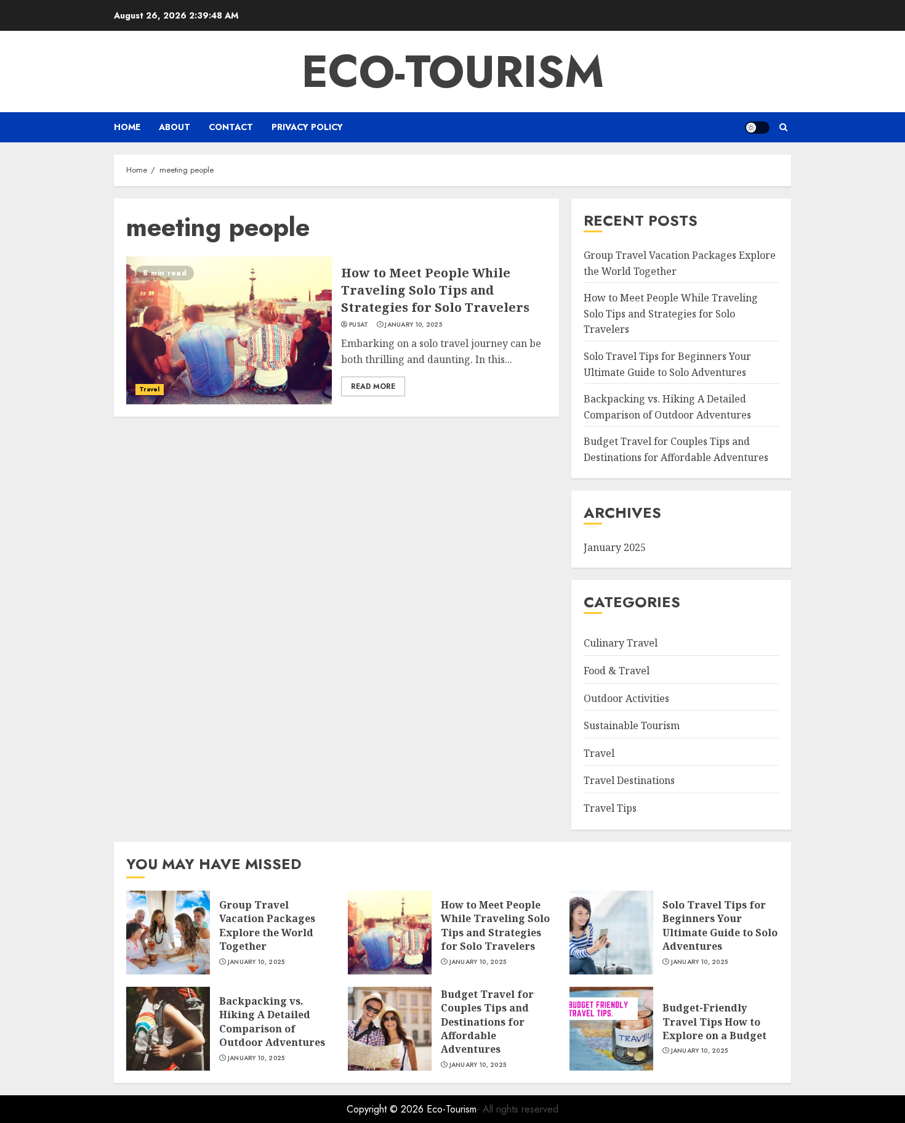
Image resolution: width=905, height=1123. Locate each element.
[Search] (783, 127)
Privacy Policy (307, 127)
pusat (359, 325)
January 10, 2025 (413, 325)
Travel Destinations (629, 780)
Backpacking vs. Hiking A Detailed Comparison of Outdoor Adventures (272, 1021)
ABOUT (174, 127)
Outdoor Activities (626, 698)
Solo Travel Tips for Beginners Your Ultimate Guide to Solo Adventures (720, 925)
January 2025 (615, 547)
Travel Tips (610, 808)
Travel (149, 389)
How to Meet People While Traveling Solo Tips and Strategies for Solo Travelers (435, 290)
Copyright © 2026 (387, 1109)
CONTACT (231, 127)
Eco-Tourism (453, 71)
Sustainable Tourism (632, 725)
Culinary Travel (621, 643)
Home (127, 127)
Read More (373, 386)
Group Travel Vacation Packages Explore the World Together (267, 925)
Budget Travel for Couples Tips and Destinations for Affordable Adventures (487, 1021)
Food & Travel (617, 670)
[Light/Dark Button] (757, 127)
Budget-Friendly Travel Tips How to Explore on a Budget (714, 1021)
